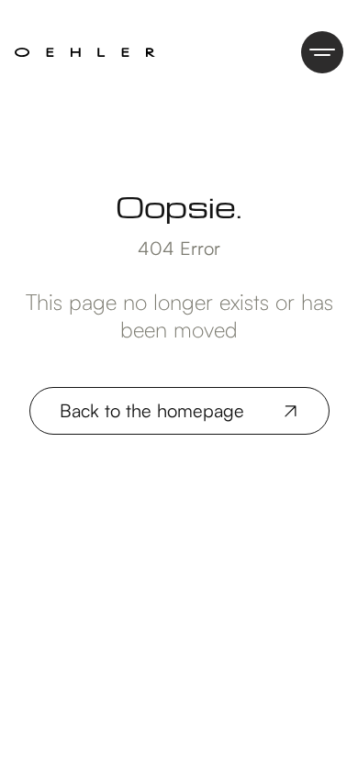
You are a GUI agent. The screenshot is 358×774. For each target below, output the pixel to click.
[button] (322, 52)
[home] (85, 52)
